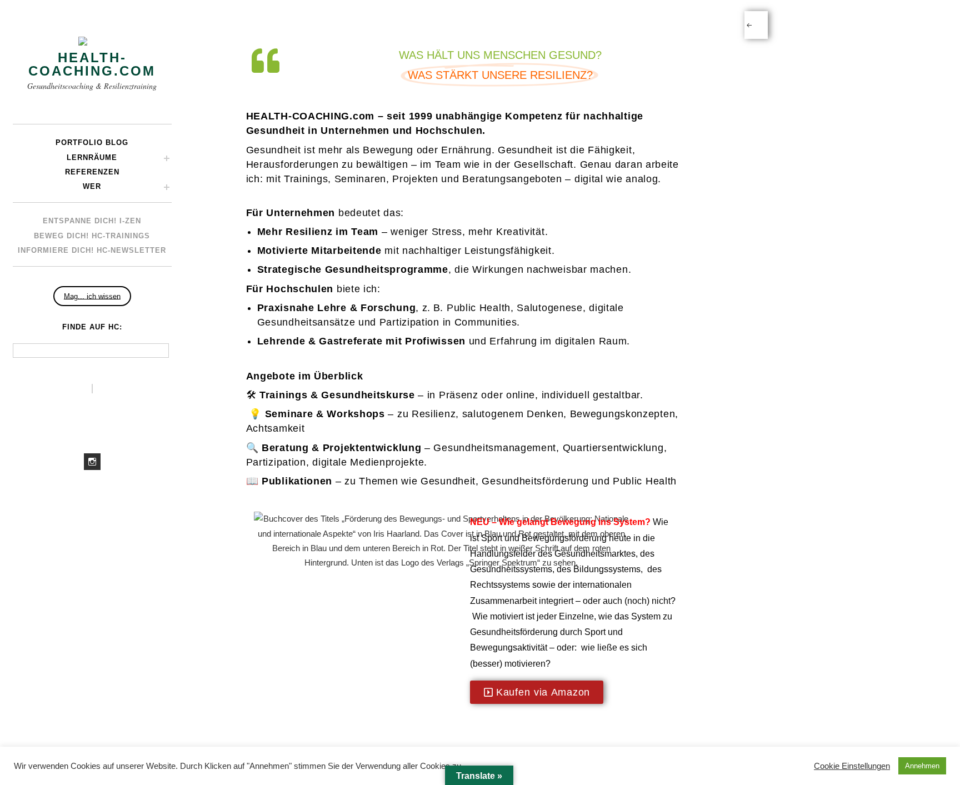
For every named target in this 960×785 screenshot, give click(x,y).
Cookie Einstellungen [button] (852, 766)
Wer (92, 186)
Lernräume (92, 157)
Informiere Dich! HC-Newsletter (92, 250)
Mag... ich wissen (92, 296)
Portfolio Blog (92, 142)
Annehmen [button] (922, 766)
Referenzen (92, 172)
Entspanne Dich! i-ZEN (92, 221)
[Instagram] (92, 461)
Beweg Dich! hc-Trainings (92, 236)
